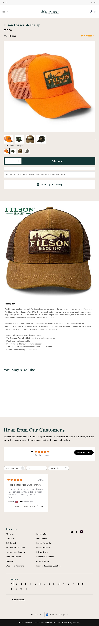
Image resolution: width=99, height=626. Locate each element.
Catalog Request (43, 561)
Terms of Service (13, 557)
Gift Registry (12, 543)
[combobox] (36, 468)
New (3, 2)
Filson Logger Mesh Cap (11, 397)
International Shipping (15, 552)
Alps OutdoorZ (18, 600)
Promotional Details (45, 557)
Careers (9, 561)
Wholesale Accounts (15, 566)
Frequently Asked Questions (48, 566)
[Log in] (91, 11)
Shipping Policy (43, 548)
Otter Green (13, 151)
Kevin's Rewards (43, 543)
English (34, 614)
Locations (10, 538)
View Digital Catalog (52, 184)
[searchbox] (12, 468)
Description (10, 304)
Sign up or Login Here (56, 174)
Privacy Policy (42, 552)
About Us (10, 534)
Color (13, 145)
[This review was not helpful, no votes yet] (42, 506)
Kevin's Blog (41, 534)
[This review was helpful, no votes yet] (38, 506)
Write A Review (84, 452)
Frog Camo (27, 151)
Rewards (92, 2)
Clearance (7, 2)
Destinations (41, 538)
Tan (20, 151)
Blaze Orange (6, 151)
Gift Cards (95, 2)
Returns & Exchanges (15, 548)
